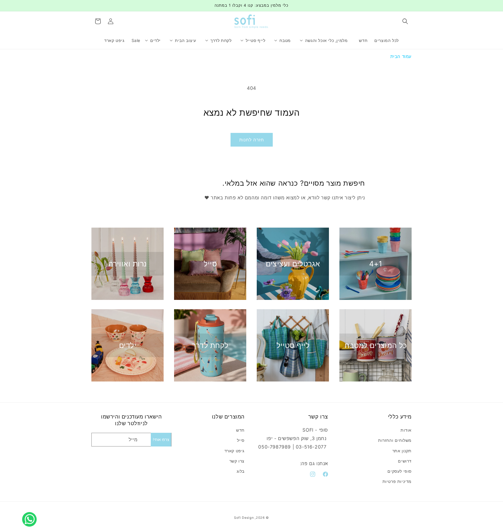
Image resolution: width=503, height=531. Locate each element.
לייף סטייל (293, 345)
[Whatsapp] (31, 513)
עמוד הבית (401, 56)
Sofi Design (244, 518)
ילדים (128, 345)
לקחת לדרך (210, 345)
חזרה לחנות (251, 140)
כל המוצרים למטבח (376, 345)
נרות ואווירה (128, 263)
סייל (210, 263)
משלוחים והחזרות (395, 440)
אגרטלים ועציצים (293, 263)
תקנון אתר (402, 450)
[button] (405, 21)
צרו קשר (237, 460)
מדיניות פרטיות (397, 481)
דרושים (405, 460)
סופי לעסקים (399, 471)
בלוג (241, 471)
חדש (240, 430)
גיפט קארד (234, 450)
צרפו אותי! (161, 439)
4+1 (375, 263)
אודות (406, 430)
